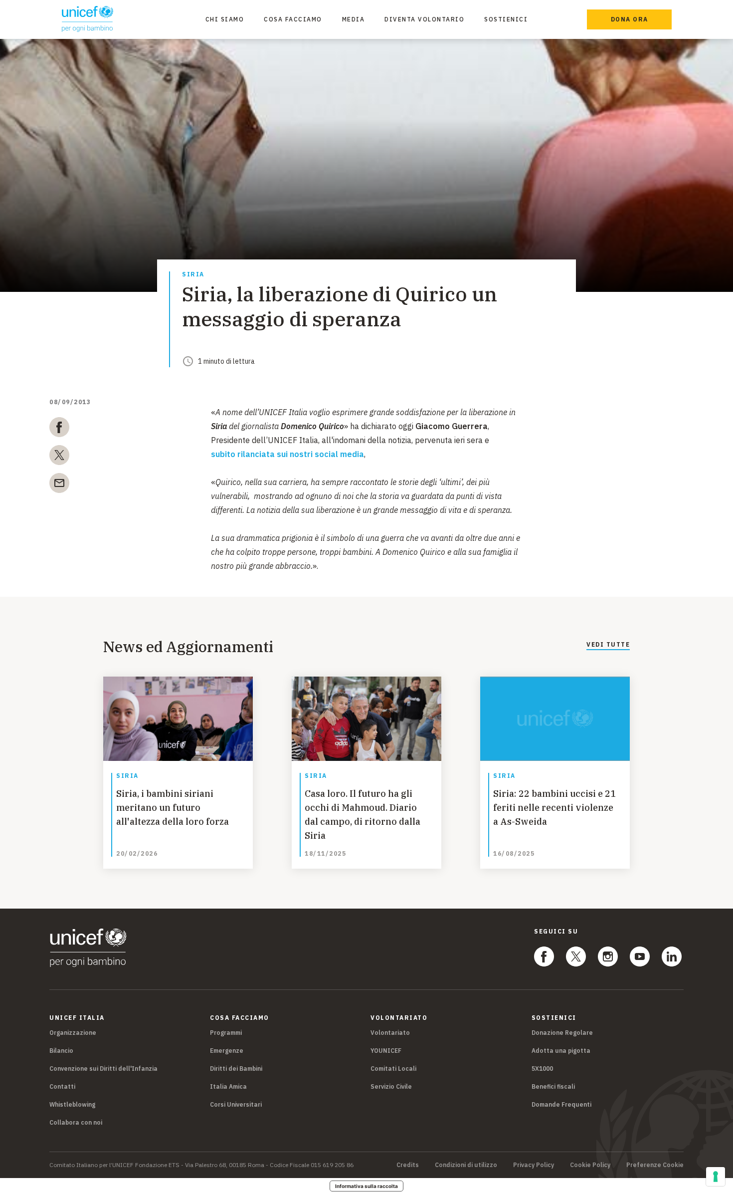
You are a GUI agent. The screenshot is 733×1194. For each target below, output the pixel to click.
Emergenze (226, 1050)
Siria (193, 274)
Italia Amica (228, 1086)
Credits (407, 1165)
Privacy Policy (533, 1165)
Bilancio (61, 1050)
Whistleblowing (72, 1104)
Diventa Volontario (424, 19)
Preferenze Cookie (655, 1165)
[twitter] (59, 457)
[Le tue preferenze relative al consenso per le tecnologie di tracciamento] (715, 1176)
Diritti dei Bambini (236, 1068)
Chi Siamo (224, 19)
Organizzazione (72, 1032)
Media (353, 19)
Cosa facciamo (293, 19)
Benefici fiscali (553, 1086)
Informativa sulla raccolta (366, 1186)
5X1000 (542, 1068)
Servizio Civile (391, 1086)
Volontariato (390, 1032)
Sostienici (506, 19)
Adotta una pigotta (561, 1050)
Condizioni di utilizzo (466, 1165)
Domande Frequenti (561, 1104)
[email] (59, 485)
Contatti (62, 1086)
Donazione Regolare (562, 1032)
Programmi (226, 1032)
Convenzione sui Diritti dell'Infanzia (103, 1068)
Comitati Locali (393, 1068)
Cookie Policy (590, 1165)
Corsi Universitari (236, 1104)
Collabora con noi (75, 1122)
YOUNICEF (385, 1050)
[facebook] (59, 429)
